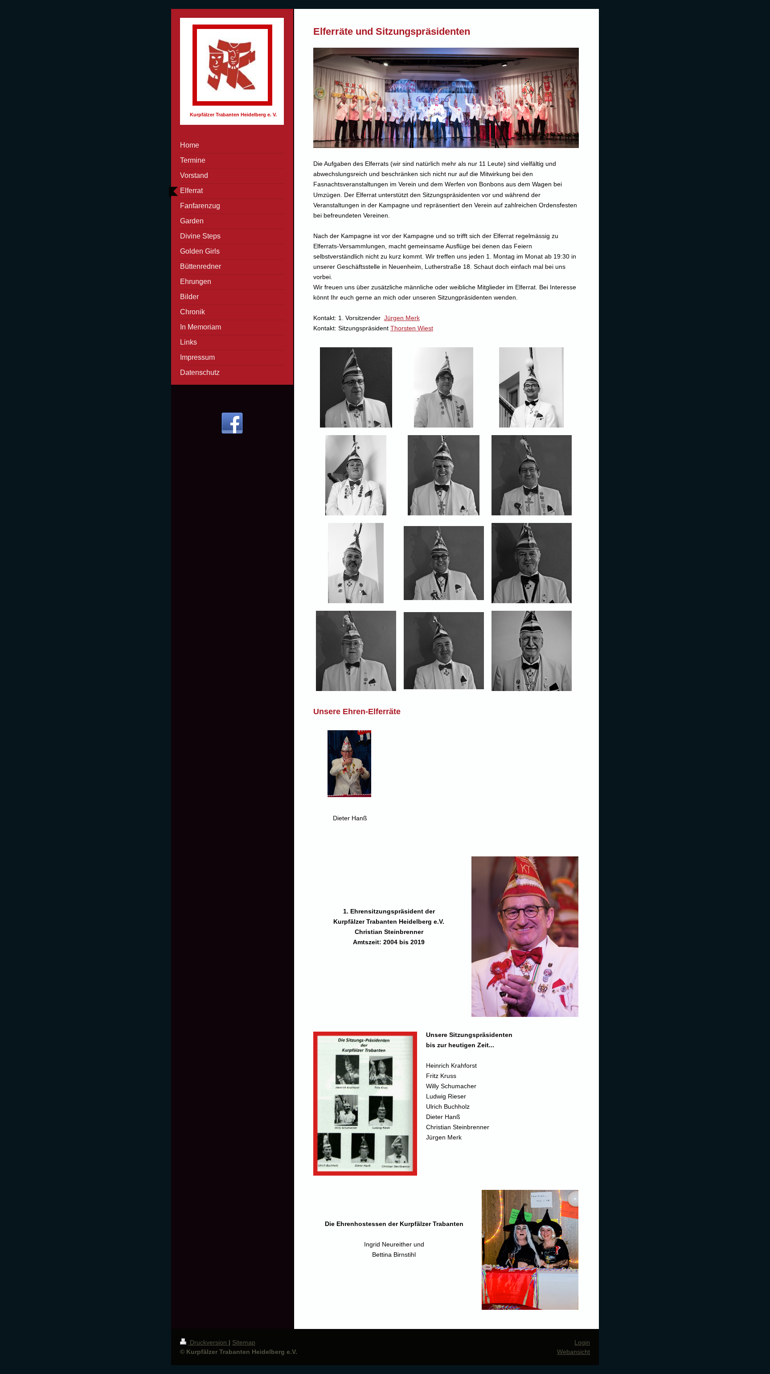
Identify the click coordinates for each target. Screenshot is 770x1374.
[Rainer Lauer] (356, 651)
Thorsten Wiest (411, 328)
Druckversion (208, 1342)
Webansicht (573, 1351)
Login (582, 1342)
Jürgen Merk (402, 317)
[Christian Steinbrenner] (531, 475)
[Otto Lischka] (531, 563)
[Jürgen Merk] (356, 387)
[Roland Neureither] (444, 650)
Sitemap (243, 1342)
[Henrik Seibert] (444, 563)
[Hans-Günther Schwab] (443, 475)
